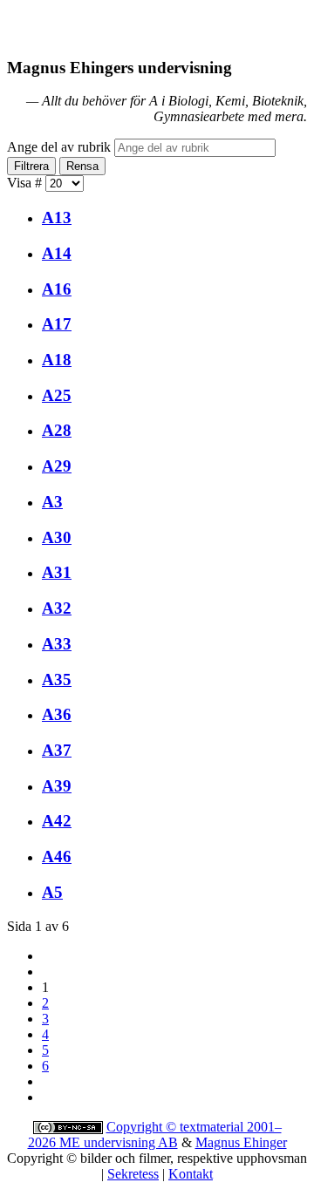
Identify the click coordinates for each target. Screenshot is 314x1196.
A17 (57, 324)
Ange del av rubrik (60, 146)
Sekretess (133, 1173)
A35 (57, 679)
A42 (57, 821)
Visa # (26, 182)
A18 (57, 359)
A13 (57, 217)
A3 (52, 502)
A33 (57, 644)
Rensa (82, 166)
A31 (57, 572)
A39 (57, 786)
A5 (52, 892)
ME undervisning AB (118, 1142)
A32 (57, 608)
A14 (57, 253)
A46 (57, 856)
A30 (57, 537)
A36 (57, 714)
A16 (57, 289)
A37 (57, 750)
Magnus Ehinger (241, 1142)
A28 (57, 430)
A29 (57, 466)
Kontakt (190, 1173)
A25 (57, 395)
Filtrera (31, 166)
